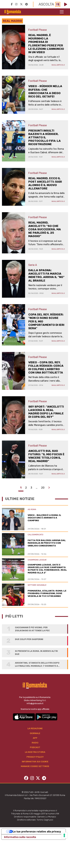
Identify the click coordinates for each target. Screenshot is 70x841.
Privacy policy (35, 757)
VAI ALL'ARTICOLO (58, 65)
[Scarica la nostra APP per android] (46, 716)
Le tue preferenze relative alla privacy (37, 831)
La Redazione (35, 728)
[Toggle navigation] (61, 12)
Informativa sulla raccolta (20, 837)
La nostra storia (35, 752)
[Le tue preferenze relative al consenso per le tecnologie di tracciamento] (64, 835)
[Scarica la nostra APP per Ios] (24, 716)
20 (42, 487)
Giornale (35, 733)
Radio (35, 742)
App (35, 738)
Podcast (35, 747)
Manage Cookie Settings (35, 766)
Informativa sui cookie (35, 761)
